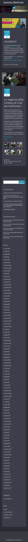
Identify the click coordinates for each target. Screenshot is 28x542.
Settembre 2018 (7, 454)
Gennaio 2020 (7, 418)
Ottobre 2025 (7, 270)
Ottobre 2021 (7, 368)
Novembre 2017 (7, 482)
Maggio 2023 (7, 334)
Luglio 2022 (6, 351)
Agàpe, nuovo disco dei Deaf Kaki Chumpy (13, 192)
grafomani (15, 161)
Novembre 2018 (7, 449)
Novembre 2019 (7, 424)
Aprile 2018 (6, 468)
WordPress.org (7, 517)
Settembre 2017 (7, 488)
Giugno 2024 (7, 301)
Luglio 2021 (6, 371)
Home (3, 12)
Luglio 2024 (6, 298)
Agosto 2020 (7, 399)
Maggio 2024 (7, 304)
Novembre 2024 (7, 287)
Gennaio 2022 (7, 360)
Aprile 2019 (6, 438)
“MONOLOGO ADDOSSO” (9, 209)
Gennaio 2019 (7, 446)
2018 (5, 12)
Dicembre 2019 (7, 421)
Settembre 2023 (7, 326)
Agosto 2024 (7, 296)
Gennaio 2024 (7, 315)
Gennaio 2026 (7, 262)
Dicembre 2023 (7, 318)
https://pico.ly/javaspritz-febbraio (14, 60)
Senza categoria (15, 64)
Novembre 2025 (7, 268)
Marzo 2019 (7, 440)
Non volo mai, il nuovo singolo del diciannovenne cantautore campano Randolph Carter (13, 197)
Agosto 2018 (7, 457)
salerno (19, 161)
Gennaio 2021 (7, 387)
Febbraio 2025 (7, 279)
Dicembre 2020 (7, 390)
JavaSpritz (10, 41)
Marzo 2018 (7, 471)
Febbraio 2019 (7, 443)
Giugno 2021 (7, 373)
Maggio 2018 (7, 465)
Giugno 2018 (7, 463)
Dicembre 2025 (7, 265)
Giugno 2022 (7, 354)
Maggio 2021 (7, 376)
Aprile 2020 (6, 410)
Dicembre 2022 (7, 340)
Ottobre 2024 (7, 290)
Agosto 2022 (7, 348)
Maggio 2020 (7, 407)
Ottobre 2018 (7, 451)
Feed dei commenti (8, 514)
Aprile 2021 (6, 379)
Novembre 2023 (7, 321)
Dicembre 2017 (7, 479)
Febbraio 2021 (7, 385)
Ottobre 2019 (7, 426)
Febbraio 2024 (7, 312)
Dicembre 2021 (7, 362)
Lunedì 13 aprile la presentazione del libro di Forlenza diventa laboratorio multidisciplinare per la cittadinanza (13, 205)
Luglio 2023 (6, 329)
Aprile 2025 (6, 273)
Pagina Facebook (8, 136)
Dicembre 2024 (7, 284)
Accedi (5, 509)
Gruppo (5, 139)
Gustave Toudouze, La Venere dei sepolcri (13, 201)
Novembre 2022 (7, 343)
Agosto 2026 (7, 248)
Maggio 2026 (7, 254)
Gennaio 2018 (7, 477)
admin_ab (7, 64)
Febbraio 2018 (7, 474)
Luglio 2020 (6, 401)
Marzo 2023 (7, 337)
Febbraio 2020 (7, 415)
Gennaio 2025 (7, 282)
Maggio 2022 (7, 357)
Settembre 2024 (7, 293)
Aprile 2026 (6, 257)
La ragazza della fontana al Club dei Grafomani (14, 103)
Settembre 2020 (7, 396)
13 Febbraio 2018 (7, 33)
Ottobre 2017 (7, 485)
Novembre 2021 (7, 365)
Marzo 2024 (7, 309)
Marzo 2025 (7, 276)
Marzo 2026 (7, 259)
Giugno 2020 (7, 404)
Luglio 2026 (6, 251)
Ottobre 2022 (7, 346)
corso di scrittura (9, 161)
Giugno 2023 (7, 332)
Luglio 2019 (6, 432)
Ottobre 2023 (7, 323)
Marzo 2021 (7, 382)
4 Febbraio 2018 (7, 91)
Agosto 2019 (7, 429)
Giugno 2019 (7, 435)
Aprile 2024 (6, 307)
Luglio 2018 (6, 460)
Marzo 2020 (7, 412)
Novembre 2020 (7, 393)
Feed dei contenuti (8, 512)
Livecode (15, 56)
